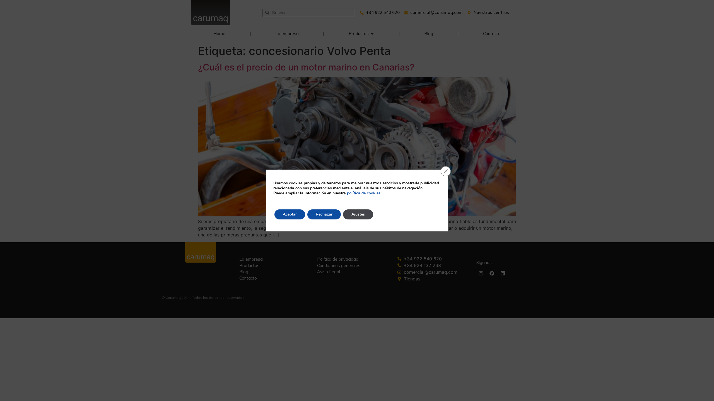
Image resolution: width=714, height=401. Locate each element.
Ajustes (358, 214)
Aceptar (290, 214)
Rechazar (324, 214)
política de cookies (363, 193)
